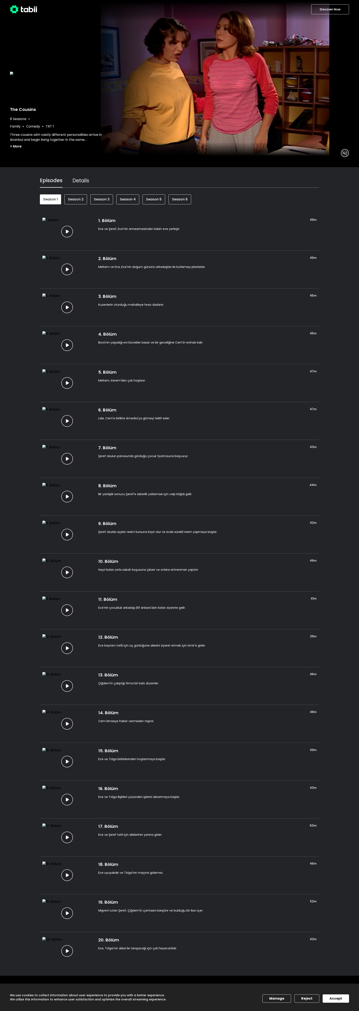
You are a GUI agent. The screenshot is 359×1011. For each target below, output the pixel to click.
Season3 (101, 199)
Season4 (128, 199)
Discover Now (330, 9)
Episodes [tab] (51, 180)
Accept (335, 998)
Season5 (154, 199)
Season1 (50, 199)
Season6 (180, 199)
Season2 (76, 199)
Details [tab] (81, 180)
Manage (276, 998)
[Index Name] (67, 231)
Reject (306, 998)
